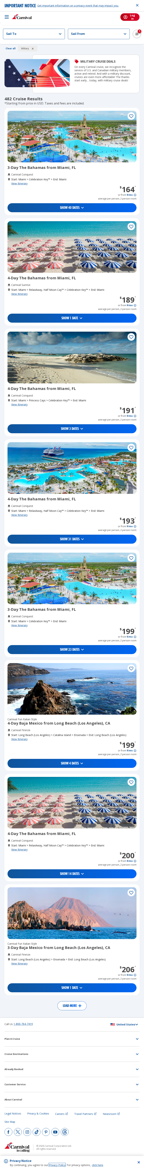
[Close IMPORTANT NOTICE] (137, 5)
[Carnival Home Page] (22, 16)
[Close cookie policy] (138, 1162)
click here (97, 1165)
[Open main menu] (6, 17)
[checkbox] (131, 116)
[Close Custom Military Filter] (32, 48)
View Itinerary (19, 183)
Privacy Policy (57, 1165)
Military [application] (25, 48)
